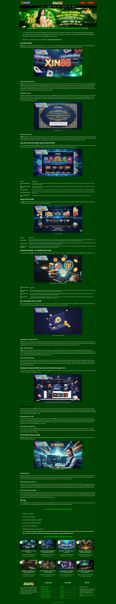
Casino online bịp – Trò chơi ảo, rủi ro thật (28, 551)
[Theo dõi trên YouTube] (24, 3)
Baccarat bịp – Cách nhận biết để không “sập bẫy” (85, 571)
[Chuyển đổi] (21, 514)
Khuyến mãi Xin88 (45, 587)
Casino (61, 587)
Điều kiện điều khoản (45, 591)
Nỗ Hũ (59, 6)
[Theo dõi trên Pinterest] (22, 3)
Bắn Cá (74, 6)
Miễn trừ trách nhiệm (45, 596)
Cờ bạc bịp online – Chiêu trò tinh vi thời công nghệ (48, 571)
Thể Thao (64, 6)
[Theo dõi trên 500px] (27, 3)
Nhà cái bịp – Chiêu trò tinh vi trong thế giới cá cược (29, 571)
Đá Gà (54, 6)
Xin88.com (26, 502)
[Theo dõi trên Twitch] (29, 3)
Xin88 (24, 32)
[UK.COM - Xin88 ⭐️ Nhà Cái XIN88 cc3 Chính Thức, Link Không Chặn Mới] (58, 3)
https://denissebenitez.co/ (54, 39)
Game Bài (49, 6)
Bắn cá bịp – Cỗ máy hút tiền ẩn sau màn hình (66, 551)
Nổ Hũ (61, 594)
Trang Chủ (43, 6)
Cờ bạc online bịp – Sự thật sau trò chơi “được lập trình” (66, 571)
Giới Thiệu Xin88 (44, 589)
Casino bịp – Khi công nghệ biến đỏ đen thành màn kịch (47, 551)
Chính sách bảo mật (45, 594)
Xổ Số (69, 6)
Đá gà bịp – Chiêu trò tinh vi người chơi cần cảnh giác (85, 551)
